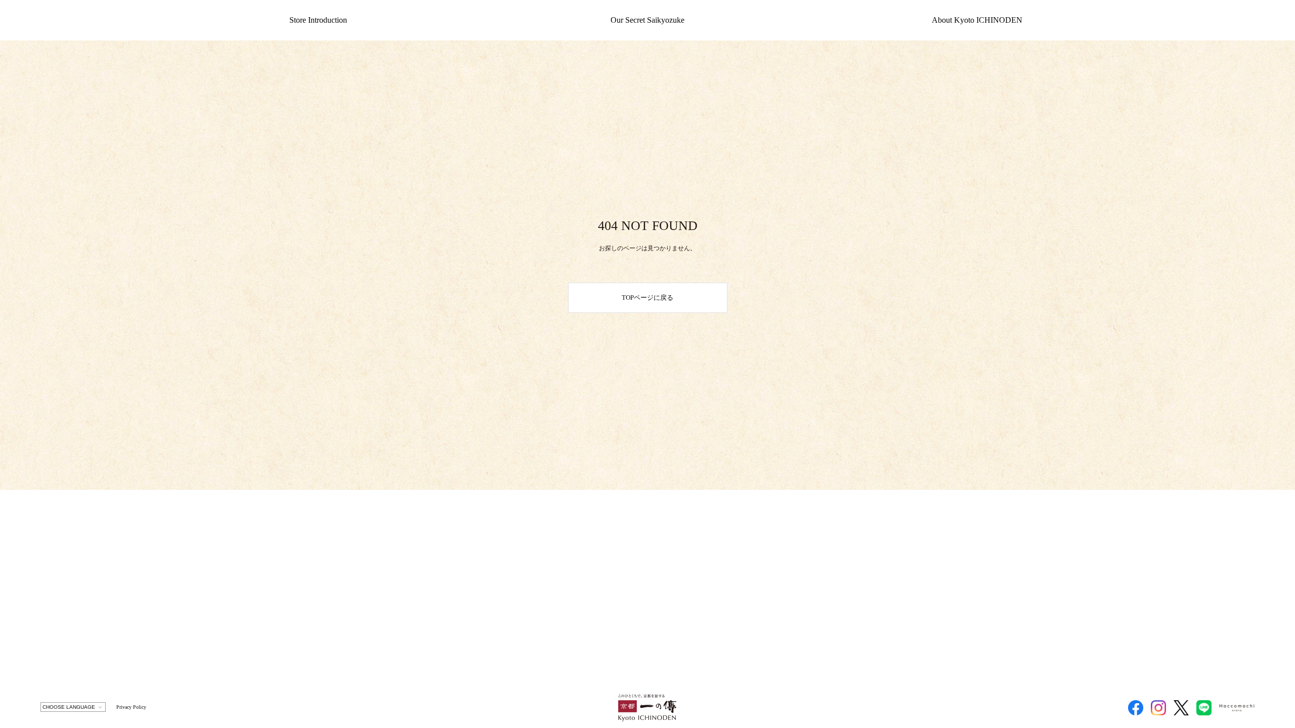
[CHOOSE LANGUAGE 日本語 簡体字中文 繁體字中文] (73, 707)
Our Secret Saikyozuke (647, 20)
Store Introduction (318, 20)
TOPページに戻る (647, 297)
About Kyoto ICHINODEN (977, 20)
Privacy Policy (131, 707)
